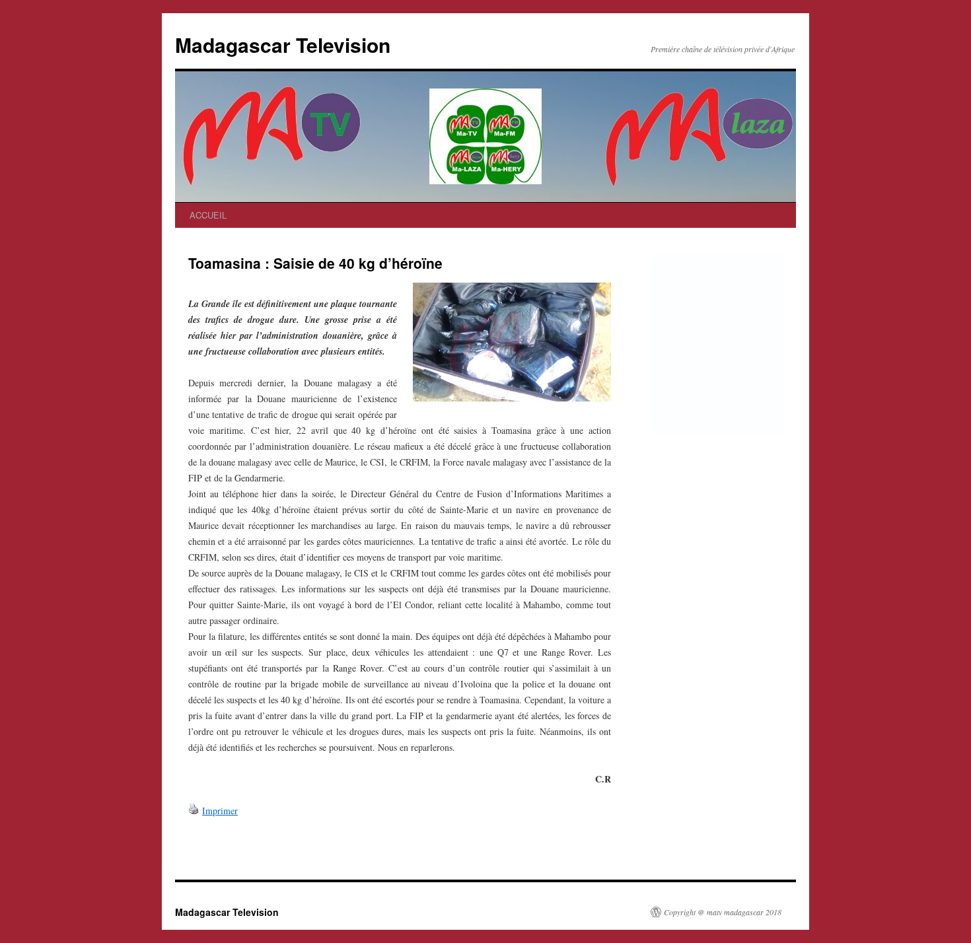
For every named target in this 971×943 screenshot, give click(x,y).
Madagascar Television (282, 44)
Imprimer (220, 810)
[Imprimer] (193, 810)
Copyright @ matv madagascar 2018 (722, 912)
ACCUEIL (208, 215)
